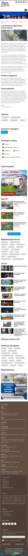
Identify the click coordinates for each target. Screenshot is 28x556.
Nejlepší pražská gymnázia (20, 266)
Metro (21, 456)
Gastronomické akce (6, 414)
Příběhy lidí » (8, 150)
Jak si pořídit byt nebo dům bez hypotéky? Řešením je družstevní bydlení (19, 324)
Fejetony (3, 472)
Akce (2, 411)
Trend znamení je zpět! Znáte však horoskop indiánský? (19, 288)
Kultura (3, 437)
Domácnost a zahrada (21, 419)
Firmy (2, 407)
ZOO (8, 442)
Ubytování (3, 422)
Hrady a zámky (16, 439)
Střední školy (4, 466)
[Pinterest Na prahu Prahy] (26, 2)
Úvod (19, 4)
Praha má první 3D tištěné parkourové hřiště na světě (20, 281)
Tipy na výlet (8, 447)
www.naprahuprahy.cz (7, 515)
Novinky (2, 21)
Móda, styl (3, 433)
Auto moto (12, 456)
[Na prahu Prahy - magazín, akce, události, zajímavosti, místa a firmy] (5, 4)
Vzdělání (3, 465)
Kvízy (17, 466)
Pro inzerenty (24, 4)
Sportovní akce (15, 413)
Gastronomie (4, 427)
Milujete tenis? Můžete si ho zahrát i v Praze (19, 315)
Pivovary (3, 430)
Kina (11, 440)
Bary (18, 428)
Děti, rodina (4, 445)
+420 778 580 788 (6, 513)
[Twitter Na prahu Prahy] (21, 2)
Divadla (14, 440)
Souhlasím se (12, 540)
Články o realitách (12, 419)
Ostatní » (7, 144)
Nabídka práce (6, 481)
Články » (18, 150)
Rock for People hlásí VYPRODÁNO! (19, 273)
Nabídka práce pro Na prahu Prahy (13, 462)
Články (12, 21)
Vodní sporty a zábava (16, 451)
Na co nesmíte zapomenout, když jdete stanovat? (20, 309)
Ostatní (7, 21)
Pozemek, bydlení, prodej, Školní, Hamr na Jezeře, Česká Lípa (20, 224)
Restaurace (13, 428)
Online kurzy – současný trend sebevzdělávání (20, 294)
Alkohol (7, 428)
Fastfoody (23, 428)
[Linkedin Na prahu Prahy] (24, 2)
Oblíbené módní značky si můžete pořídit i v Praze (11, 434)
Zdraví (14, 447)
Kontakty (5, 484)
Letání (17, 456)
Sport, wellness (5, 449)
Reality (3, 417)
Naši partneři (5, 486)
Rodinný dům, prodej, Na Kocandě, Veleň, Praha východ (20, 203)
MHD (7, 456)
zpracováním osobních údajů (15, 540)
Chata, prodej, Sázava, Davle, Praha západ (19, 213)
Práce (2, 460)
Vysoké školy (11, 466)
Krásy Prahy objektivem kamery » (12, 157)
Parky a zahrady (5, 440)
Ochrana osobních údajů (8, 487)
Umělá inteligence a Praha (7, 471)
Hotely (3, 424)
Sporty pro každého (6, 451)
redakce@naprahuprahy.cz (8, 511)
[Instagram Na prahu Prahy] (19, 2)
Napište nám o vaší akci (6, 413)
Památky (22, 439)
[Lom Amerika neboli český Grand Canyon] (14, 35)
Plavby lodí (4, 457)
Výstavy (3, 442)
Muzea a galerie (21, 440)
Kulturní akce (14, 414)
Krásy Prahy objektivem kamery (13, 472)
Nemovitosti (4, 419)
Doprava (3, 454)
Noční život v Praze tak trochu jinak (19, 301)
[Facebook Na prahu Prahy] (16, 2)
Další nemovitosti (14, 234)
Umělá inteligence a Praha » (11, 147)
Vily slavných (4, 439)
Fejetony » (7, 153)
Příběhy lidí (16, 471)
